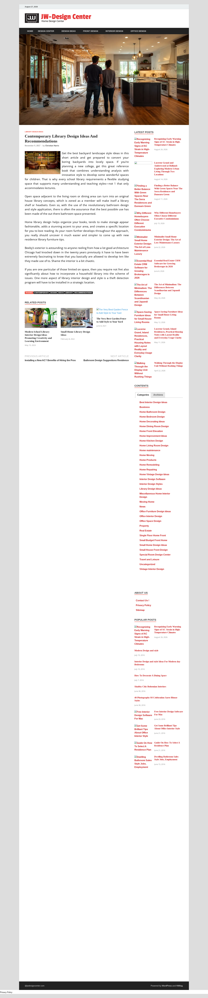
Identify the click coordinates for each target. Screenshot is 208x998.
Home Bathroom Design (152, 412)
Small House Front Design (154, 550)
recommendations (83, 293)
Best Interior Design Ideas (153, 402)
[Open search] (182, 31)
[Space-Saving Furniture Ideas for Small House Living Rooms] (143, 312)
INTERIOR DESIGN (114, 31)
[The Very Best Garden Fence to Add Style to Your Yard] (113, 312)
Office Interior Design (151, 516)
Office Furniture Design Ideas (155, 511)
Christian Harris (52, 146)
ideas (61, 293)
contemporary (41, 293)
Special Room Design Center (155, 554)
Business (145, 407)
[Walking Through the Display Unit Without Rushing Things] (143, 363)
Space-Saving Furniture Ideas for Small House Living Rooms (168, 315)
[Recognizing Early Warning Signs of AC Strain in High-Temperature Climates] (143, 139)
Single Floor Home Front (153, 535)
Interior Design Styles (151, 484)
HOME (30, 31)
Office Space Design (150, 521)
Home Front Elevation (151, 431)
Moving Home (147, 502)
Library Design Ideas (34, 132)
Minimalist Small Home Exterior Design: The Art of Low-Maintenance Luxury (167, 239)
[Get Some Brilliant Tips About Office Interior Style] (143, 726)
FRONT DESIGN (90, 31)
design (53, 293)
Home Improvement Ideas (153, 436)
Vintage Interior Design (152, 569)
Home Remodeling (149, 465)
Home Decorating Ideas (152, 421)
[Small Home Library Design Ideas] (77, 319)
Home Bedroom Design (152, 417)
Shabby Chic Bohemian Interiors (150, 686)
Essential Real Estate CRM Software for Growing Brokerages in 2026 (167, 263)
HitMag (179, 986)
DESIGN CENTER (46, 31)
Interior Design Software (152, 479)
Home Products (148, 460)
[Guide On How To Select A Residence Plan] (143, 743)
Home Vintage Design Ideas (154, 474)
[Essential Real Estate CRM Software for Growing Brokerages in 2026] (143, 261)
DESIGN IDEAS (69, 31)
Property (144, 526)
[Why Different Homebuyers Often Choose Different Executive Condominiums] (143, 213)
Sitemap (140, 610)
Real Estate (146, 530)
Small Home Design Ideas (153, 545)
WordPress (167, 986)
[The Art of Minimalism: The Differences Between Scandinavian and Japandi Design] (143, 285)
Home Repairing (148, 469)
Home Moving (147, 455)
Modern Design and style (146, 650)
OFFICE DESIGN (138, 31)
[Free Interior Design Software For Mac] (143, 712)
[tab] (143, 395)
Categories (143, 395)
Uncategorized (147, 564)
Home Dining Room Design (154, 426)
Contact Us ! (142, 600)
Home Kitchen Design (151, 441)
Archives (158, 395)
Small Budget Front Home (153, 540)
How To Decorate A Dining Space (150, 675)
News (142, 506)
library (69, 293)
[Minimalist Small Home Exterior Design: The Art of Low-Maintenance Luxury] (143, 237)
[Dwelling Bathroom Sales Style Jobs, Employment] (143, 757)
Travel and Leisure (149, 559)
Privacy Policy (143, 605)
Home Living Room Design (154, 445)
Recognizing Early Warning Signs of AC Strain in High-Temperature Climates (167, 142)
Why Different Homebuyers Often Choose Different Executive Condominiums (167, 216)
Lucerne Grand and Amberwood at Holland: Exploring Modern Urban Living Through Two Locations (166, 169)
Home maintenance (150, 450)
